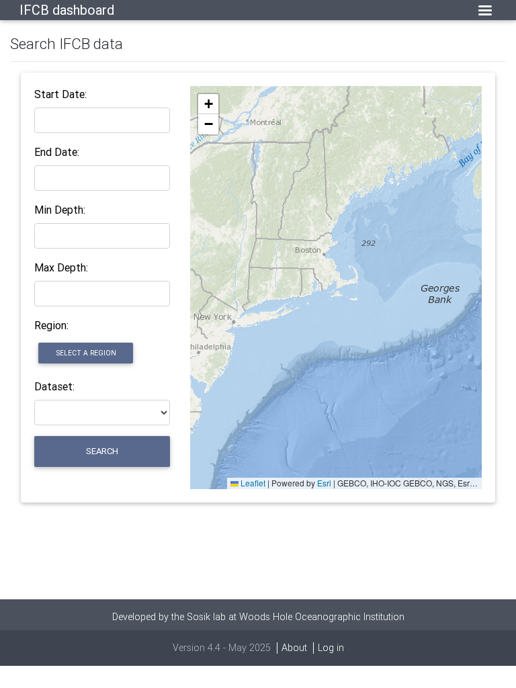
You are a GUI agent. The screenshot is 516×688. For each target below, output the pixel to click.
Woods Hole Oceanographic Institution (321, 617)
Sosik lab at (213, 617)
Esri (324, 482)
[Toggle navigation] (485, 10)
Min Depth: (59, 209)
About (294, 648)
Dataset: (54, 386)
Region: (51, 325)
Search (102, 451)
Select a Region (86, 353)
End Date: (56, 152)
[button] (208, 104)
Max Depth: (61, 267)
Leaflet (252, 482)
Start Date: (60, 94)
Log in (331, 648)
